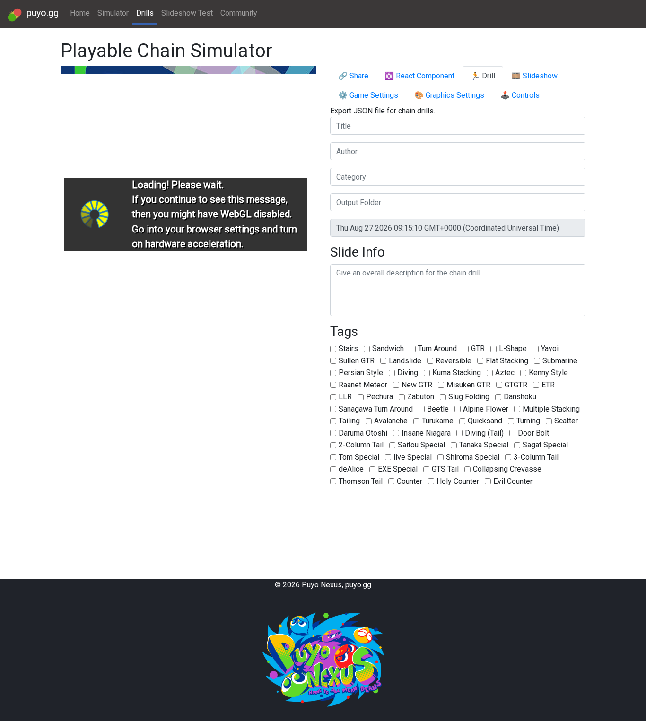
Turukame (438, 420)
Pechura (379, 396)
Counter (409, 481)
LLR (345, 396)
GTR (478, 348)
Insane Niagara (426, 433)
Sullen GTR (357, 360)
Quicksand (485, 420)
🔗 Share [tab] (353, 75)
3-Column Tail (536, 457)
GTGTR (516, 384)
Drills (145, 13)
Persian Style (361, 372)
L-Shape (513, 348)
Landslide (405, 360)
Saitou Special (421, 444)
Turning (528, 420)
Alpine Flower (485, 408)
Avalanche (391, 420)
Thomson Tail (361, 481)
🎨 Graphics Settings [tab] (449, 95)
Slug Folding (468, 396)
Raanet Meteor (363, 384)
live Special (412, 457)
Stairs (348, 348)
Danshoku (520, 396)
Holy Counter (457, 481)
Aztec (505, 372)
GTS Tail (445, 468)
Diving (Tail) (484, 433)
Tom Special (359, 457)
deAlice (351, 468)
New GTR (417, 384)
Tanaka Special (483, 444)
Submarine (559, 360)
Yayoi (550, 348)
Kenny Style (548, 372)
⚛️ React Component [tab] (419, 75)
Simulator (113, 13)
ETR (548, 384)
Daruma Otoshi (363, 433)
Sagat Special (545, 444)
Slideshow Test (187, 13)
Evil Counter (513, 481)
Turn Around (437, 348)
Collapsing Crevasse (507, 468)
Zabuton (420, 396)
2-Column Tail (361, 444)
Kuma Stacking (456, 372)
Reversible (453, 360)
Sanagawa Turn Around (376, 408)
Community (238, 13)
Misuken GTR (468, 384)
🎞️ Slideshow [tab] (534, 75)
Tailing (349, 420)
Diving (407, 372)
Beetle (438, 408)
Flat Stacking (507, 360)
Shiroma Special (472, 457)
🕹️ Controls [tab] (520, 95)
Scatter (566, 420)
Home (80, 13)
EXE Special (398, 468)
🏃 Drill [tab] (483, 75)
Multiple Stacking (551, 408)
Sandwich (388, 348)
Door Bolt (533, 433)
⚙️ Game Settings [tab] (368, 95)
